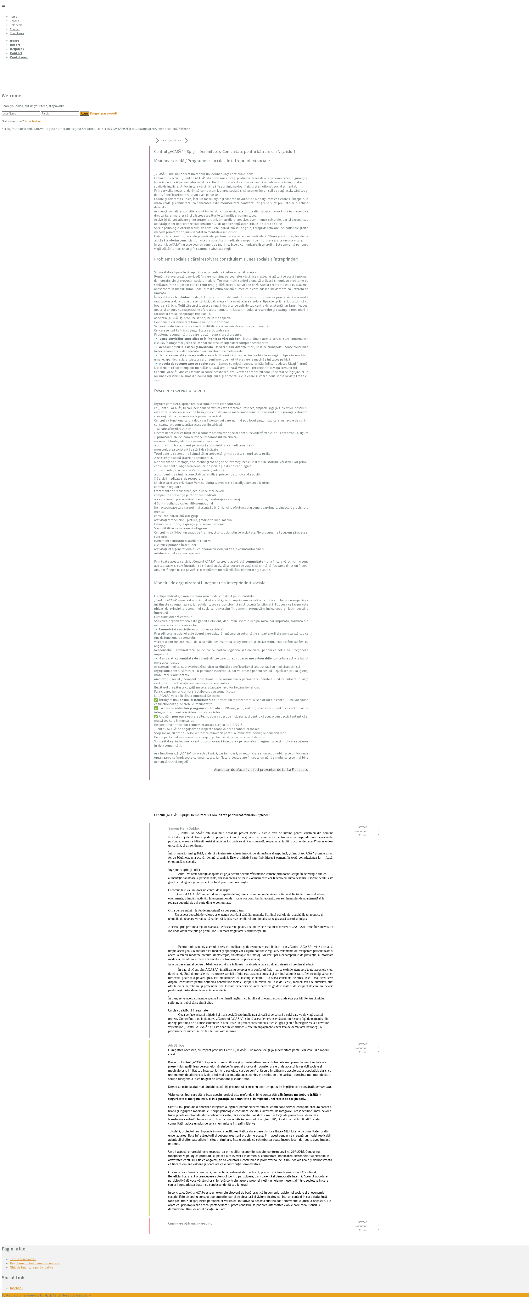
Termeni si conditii (23, 1259)
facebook (16, 1288)
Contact (15, 29)
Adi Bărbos (176, 1045)
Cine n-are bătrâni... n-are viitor (191, 1223)
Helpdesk (16, 25)
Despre (14, 21)
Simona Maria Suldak (184, 828)
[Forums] (152, 140)
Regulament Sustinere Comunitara (35, 1263)
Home (13, 16)
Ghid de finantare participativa (31, 1267)
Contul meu (17, 33)
